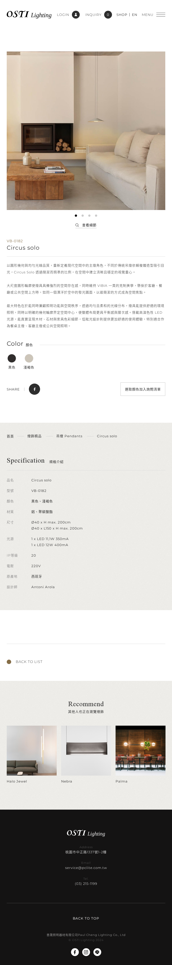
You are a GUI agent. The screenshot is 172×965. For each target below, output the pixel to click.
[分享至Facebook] (34, 389)
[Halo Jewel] (32, 755)
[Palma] (141, 755)
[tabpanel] (86, 130)
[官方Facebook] (75, 952)
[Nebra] (86, 755)
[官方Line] (97, 952)
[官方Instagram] (86, 952)
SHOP (121, 14)
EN (134, 14)
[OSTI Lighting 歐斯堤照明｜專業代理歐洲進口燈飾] (29, 15)
